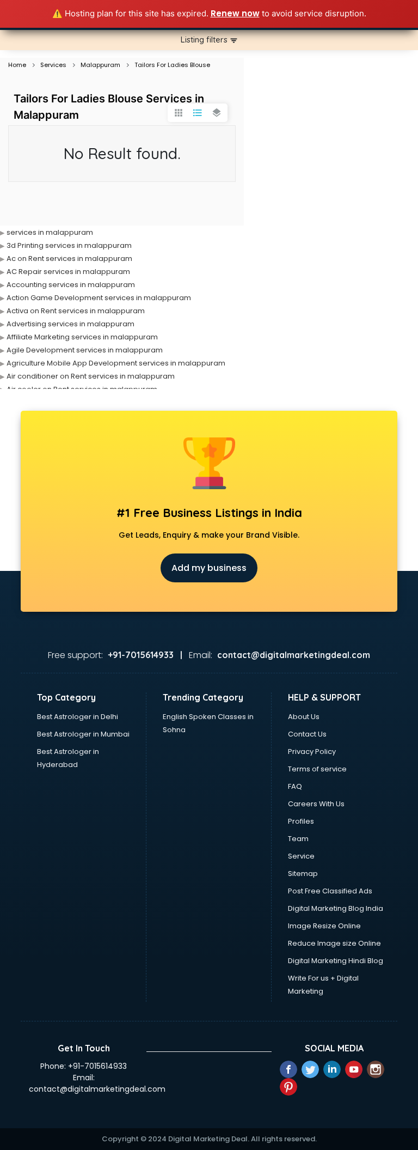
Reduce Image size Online (334, 943)
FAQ (295, 786)
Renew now (235, 13)
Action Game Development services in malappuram (99, 298)
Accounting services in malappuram (71, 284)
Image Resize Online (324, 926)
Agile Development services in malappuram (85, 350)
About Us (303, 716)
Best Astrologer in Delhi (77, 716)
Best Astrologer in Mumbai (83, 734)
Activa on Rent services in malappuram (76, 311)
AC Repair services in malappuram (68, 271)
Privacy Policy (312, 751)
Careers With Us (316, 804)
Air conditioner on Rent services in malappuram (91, 376)
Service (301, 856)
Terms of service (317, 769)
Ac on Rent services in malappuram (69, 258)
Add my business (209, 568)
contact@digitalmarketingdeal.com (97, 1089)
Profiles (301, 821)
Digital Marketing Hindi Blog (335, 961)
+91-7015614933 (97, 1066)
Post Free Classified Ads (330, 891)
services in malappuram (50, 232)
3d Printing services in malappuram (69, 245)
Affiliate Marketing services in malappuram (82, 337)
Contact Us (307, 734)
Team (298, 838)
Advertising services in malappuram (70, 324)
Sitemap (303, 873)
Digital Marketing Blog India (335, 908)
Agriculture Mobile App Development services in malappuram (116, 363)
